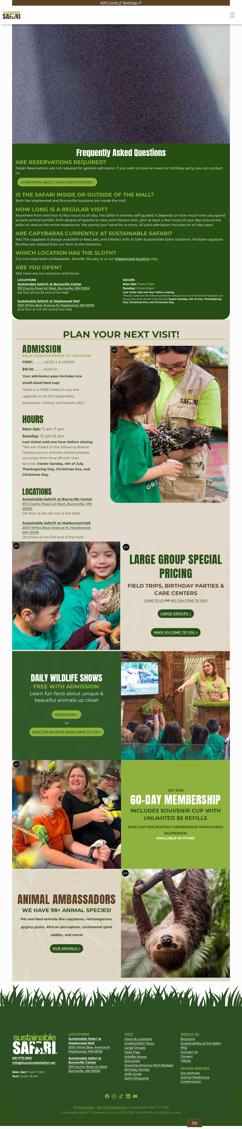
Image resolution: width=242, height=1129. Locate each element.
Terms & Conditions (111, 1107)
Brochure (188, 1039)
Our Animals (190, 1073)
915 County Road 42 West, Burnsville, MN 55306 (57, 504)
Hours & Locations (138, 1039)
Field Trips (132, 1052)
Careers (187, 1056)
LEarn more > (66, 714)
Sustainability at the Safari (201, 1043)
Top (194, 1123)
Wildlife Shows (135, 1057)
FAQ (184, 1047)
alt (114, 350)
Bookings (130, 3)
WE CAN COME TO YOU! (189, 600)
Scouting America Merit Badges (148, 1065)
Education (132, 1061)
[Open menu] (233, 15)
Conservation (191, 1081)
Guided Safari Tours (139, 1043)
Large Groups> (176, 613)
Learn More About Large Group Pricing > (57, 182)
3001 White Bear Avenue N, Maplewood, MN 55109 (56, 528)
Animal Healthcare (195, 1077)
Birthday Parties (137, 1069)
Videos (186, 1060)
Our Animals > (66, 948)
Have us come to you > (176, 632)
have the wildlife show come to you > (66, 732)
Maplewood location (132, 259)
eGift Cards (133, 1074)
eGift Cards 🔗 (111, 3)
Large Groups (134, 1047)
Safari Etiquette (136, 1078)
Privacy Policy (83, 1107)
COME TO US (154, 600)
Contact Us (189, 1052)
